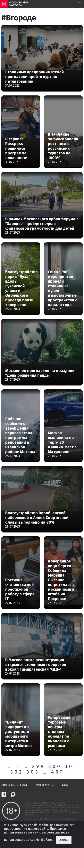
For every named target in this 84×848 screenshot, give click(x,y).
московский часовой (18, 4)
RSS (65, 785)
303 (33, 772)
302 (16, 772)
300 (55, 766)
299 (38, 766)
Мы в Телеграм (14, 785)
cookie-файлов (41, 840)
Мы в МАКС (45, 785)
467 (57, 772)
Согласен (63, 840)
